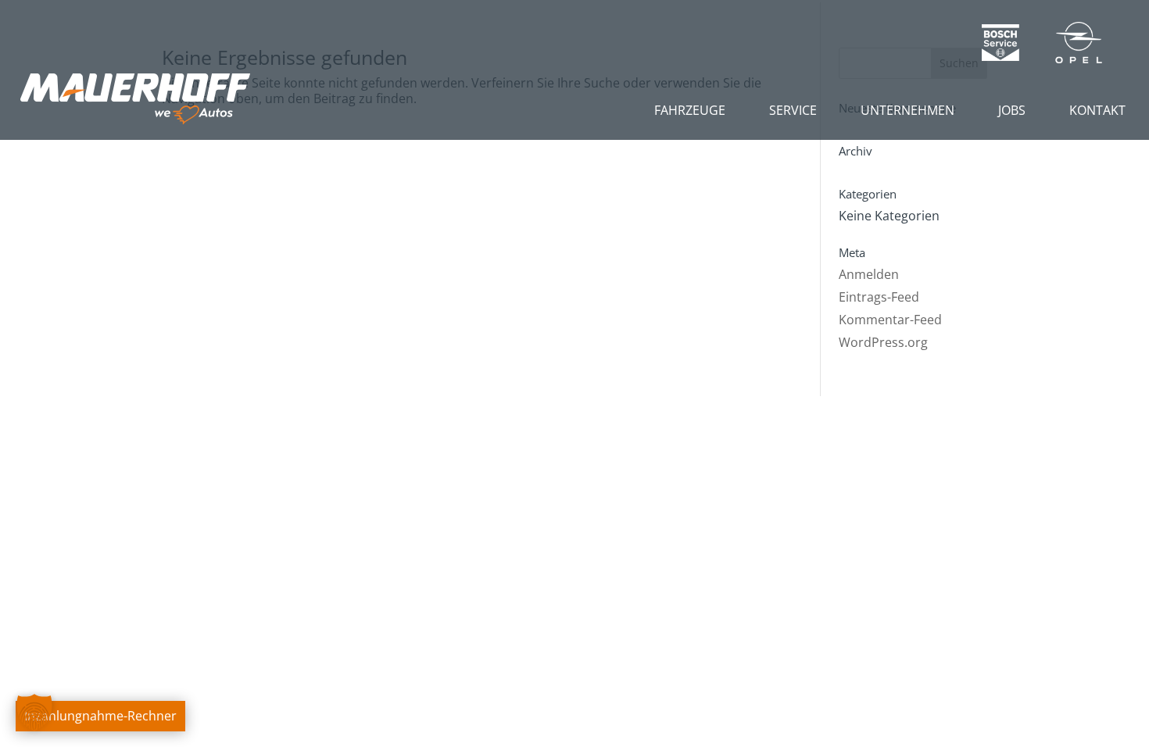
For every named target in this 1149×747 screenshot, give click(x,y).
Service (793, 110)
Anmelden (869, 274)
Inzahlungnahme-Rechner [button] (100, 715)
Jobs (1012, 110)
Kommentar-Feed (890, 319)
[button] (34, 712)
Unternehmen (907, 110)
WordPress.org (883, 342)
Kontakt (1097, 110)
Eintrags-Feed (879, 297)
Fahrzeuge (689, 110)
